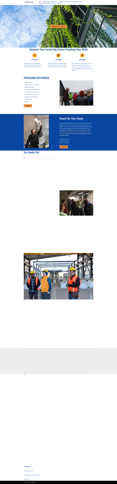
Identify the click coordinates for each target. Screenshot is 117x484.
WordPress (34, 482)
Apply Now (53, 3)
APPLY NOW (62, 26)
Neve (25, 482)
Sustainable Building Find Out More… (50, 1)
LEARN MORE (54, 26)
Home (40, 1)
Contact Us (59, 3)
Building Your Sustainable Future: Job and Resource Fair (70, 1)
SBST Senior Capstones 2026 (44, 3)
